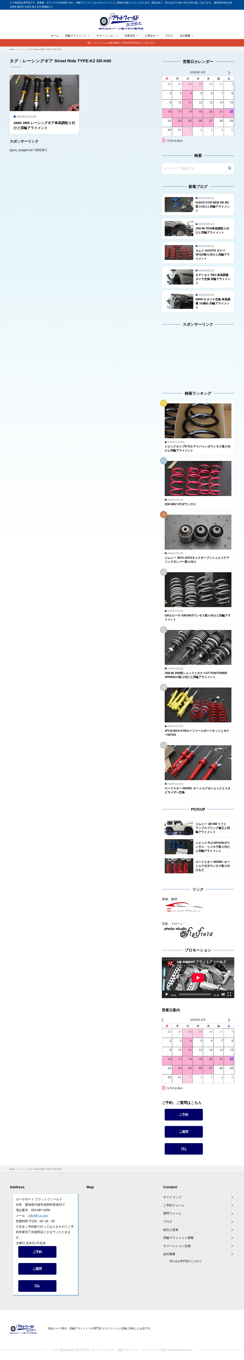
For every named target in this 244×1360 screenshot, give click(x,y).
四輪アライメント (76, 35)
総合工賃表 (170, 1229)
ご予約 (183, 1114)
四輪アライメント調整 (178, 1237)
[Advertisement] (185, 355)
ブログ (169, 35)
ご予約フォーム (174, 1205)
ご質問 (183, 1131)
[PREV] (165, 72)
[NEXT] (230, 72)
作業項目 (129, 35)
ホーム (55, 35)
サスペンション (105, 35)
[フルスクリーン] (229, 994)
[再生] (167, 994)
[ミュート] (223, 994)
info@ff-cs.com (38, 1215)
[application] (198, 977)
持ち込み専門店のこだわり (186, 1261)
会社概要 (185, 35)
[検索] (229, 168)
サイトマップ (172, 1197)
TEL (184, 1148)
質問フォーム (172, 1213)
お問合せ (150, 35)
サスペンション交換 (177, 1246)
